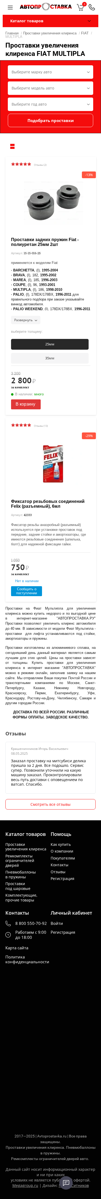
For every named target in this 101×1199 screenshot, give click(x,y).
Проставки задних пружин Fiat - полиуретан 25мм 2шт (45, 242)
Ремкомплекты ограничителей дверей (19, 861)
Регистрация (62, 878)
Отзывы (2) (40, 165)
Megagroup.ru (25, 1185)
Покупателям (63, 858)
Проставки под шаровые (17, 886)
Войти (57, 923)
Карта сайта (16, 947)
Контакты (59, 864)
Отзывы (58, 871)
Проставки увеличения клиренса (25, 846)
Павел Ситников (74, 1185)
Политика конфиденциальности (27, 959)
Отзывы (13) (41, 426)
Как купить (61, 844)
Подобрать (50, 120)
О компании (62, 851)
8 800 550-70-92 (31, 923)
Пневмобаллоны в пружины (20, 874)
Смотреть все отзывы (50, 804)
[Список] (12, 146)
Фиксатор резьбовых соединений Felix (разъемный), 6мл (48, 504)
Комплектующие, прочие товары (21, 897)
